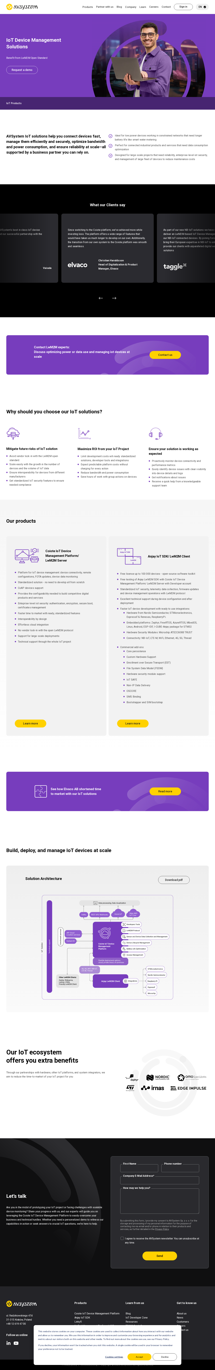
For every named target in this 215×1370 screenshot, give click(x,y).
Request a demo (22, 70)
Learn (142, 7)
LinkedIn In (8, 1343)
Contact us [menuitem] (182, 1329)
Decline (165, 1357)
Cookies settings (114, 1357)
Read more (165, 791)
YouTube (16, 1343)
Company (130, 7)
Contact (166, 6)
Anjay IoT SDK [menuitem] (82, 1317)
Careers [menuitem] (181, 1325)
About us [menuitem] (182, 1313)
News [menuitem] (180, 1317)
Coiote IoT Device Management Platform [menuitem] (96, 1313)
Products (87, 7)
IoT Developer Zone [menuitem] (137, 1317)
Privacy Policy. (162, 1339)
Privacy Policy (162, 1229)
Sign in (183, 6)
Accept (139, 1357)
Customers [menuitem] (183, 1321)
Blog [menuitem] (128, 1313)
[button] (101, 298)
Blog (119, 6)
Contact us (165, 354)
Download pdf (174, 880)
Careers (153, 6)
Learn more (30, 723)
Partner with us (104, 6)
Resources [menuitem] (132, 1321)
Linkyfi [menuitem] (78, 1321)
